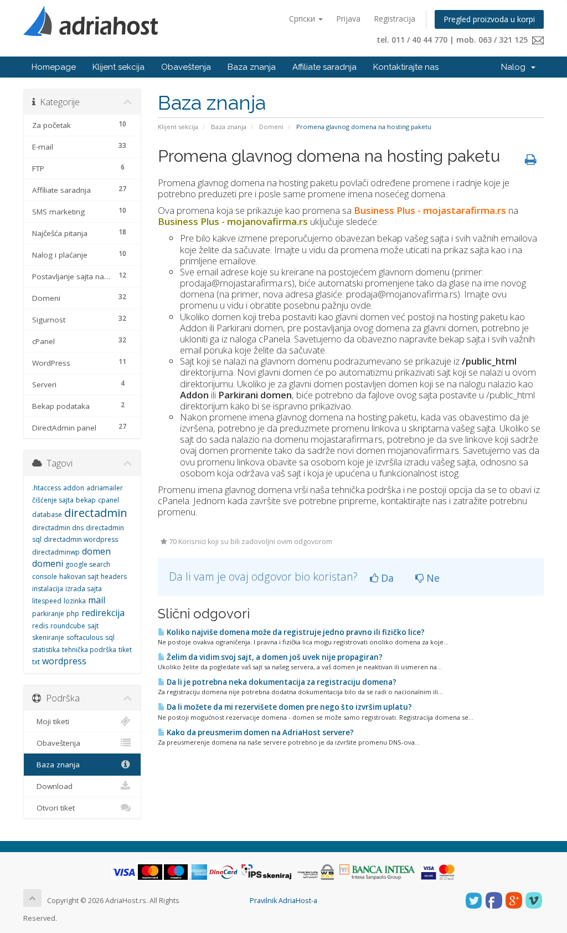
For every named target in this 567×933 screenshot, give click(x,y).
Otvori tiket (53, 808)
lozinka (75, 601)
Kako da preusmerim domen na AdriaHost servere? (259, 732)
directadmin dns (58, 527)
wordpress (64, 661)
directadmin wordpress (81, 539)
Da (386, 578)
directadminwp (56, 552)
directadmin (95, 512)
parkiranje (48, 613)
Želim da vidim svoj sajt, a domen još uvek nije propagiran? (274, 657)
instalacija (47, 588)
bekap (86, 500)
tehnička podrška (89, 649)
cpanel (108, 500)
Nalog (515, 67)
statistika (46, 649)
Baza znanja (252, 67)
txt (36, 662)
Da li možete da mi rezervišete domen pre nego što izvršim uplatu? (288, 707)
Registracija (394, 18)
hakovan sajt (79, 576)
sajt (93, 625)
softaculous (84, 637)
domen (96, 551)
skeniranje (48, 637)
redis (40, 625)
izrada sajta (83, 588)
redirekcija (103, 613)
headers (114, 576)
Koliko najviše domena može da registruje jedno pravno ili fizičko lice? (295, 632)
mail (96, 600)
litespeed (46, 601)
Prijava (348, 18)
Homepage (54, 67)
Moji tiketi (50, 721)
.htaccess (46, 488)
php (72, 613)
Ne (432, 578)
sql (110, 637)
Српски (303, 18)
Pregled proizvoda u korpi (489, 19)
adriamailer (104, 488)
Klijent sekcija (118, 67)
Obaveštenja (186, 67)
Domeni (271, 126)
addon (73, 488)
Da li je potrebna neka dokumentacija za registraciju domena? (280, 682)
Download (52, 786)
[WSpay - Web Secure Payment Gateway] (315, 871)
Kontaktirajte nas (406, 67)
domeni (47, 563)
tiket (125, 649)
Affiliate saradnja (324, 67)
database (47, 514)
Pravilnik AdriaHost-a (283, 900)
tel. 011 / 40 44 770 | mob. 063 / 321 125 (454, 39)
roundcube (67, 625)
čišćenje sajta (53, 500)
